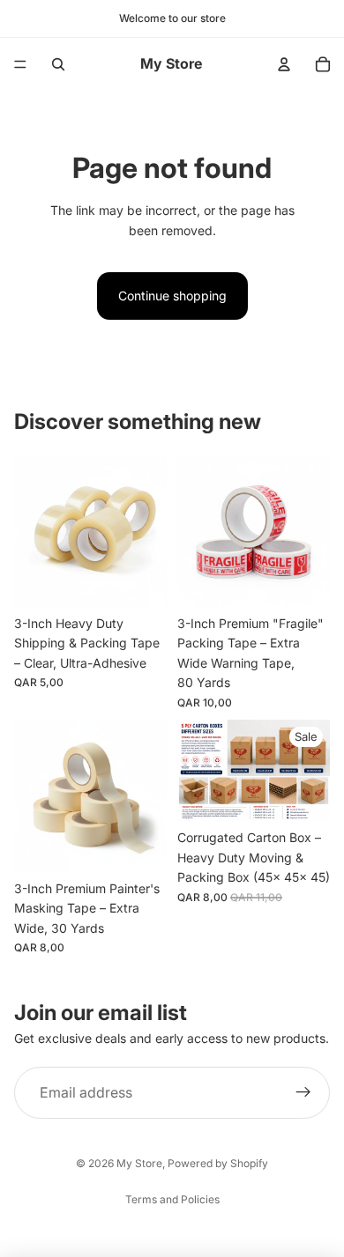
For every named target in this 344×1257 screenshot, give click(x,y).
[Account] (284, 64)
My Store (139, 1163)
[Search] (58, 64)
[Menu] (20, 64)
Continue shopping (172, 295)
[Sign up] (303, 1093)
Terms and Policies (172, 1199)
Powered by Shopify (218, 1163)
